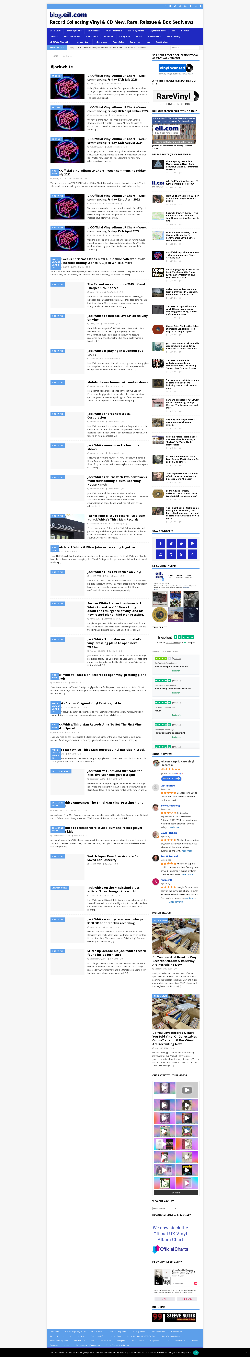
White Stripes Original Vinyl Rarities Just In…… (91, 703)
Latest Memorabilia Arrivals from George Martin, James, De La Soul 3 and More (182, 459)
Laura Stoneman (111, 83)
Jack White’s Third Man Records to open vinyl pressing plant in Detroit (98, 676)
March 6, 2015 (96, 927)
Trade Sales (118, 42)
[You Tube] (175, 6)
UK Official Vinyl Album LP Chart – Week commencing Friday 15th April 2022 (117, 229)
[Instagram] (185, 6)
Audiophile (108, 36)
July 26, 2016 (58, 732)
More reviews (176, 901)
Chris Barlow (168, 785)
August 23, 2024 (161, 1048)
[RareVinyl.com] (176, 104)
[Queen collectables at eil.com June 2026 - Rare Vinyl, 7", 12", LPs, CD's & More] (164, 1105)
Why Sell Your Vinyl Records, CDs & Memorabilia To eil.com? (183, 182)
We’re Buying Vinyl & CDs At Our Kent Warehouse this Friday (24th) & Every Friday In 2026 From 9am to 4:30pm (182, 273)
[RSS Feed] (200, 6)
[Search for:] (185, 47)
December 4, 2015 (97, 779)
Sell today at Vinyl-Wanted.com (88, 1345)
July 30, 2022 (58, 178)
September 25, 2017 (98, 523)
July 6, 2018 (94, 323)
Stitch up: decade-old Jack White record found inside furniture (116, 953)
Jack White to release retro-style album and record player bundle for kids (96, 829)
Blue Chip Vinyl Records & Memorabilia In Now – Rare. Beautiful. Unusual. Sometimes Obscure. (182, 165)
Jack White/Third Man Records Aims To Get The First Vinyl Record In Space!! (96, 726)
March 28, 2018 (96, 358)
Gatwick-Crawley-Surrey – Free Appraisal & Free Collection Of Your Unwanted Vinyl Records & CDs (182, 217)
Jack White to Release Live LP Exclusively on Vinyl (117, 317)
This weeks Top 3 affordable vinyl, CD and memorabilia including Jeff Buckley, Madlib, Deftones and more (181, 310)
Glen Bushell (112, 292)
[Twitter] (170, 6)
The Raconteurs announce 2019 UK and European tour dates (116, 286)
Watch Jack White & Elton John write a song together (96, 547)
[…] (108, 97)
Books (139, 36)
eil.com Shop (116, 1336)
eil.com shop (101, 42)
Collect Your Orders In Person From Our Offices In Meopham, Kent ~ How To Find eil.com (182, 292)
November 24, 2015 (61, 810)
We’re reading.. (174, 36)
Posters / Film (180, 1340)
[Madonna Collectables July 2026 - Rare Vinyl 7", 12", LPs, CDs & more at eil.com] (164, 1088)
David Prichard (169, 832)
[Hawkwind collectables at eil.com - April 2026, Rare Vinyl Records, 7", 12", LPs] (187, 1131)
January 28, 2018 (97, 421)
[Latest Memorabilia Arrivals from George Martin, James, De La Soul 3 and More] (158, 459)
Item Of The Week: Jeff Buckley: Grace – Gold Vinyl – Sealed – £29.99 (182, 198)
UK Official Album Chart (60, 42)
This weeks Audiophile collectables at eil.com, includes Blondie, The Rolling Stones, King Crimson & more (181, 364)
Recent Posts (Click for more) (171, 154)
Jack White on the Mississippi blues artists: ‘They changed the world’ (113, 889)
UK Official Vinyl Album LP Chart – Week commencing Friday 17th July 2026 (117, 77)
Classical (54, 36)
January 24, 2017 (60, 682)
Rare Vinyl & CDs (74, 31)
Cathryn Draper (117, 115)
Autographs (124, 36)
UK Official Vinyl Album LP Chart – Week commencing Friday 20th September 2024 (117, 109)
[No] (246, 1352)
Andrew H (166, 880)
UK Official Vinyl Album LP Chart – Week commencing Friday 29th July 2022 (98, 172)
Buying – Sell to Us (57, 1336)
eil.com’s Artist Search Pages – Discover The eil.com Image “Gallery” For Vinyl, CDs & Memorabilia (182, 440)
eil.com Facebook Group (170, 1336)
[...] (179, 986)
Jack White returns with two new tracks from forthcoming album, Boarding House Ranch (117, 480)
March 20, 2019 (96, 292)
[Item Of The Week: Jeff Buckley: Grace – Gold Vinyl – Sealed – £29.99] (158, 199)
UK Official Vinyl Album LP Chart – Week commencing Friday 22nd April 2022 (117, 197)
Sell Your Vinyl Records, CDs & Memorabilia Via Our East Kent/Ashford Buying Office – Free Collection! (181, 236)
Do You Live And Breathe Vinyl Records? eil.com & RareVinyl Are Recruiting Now (174, 961)
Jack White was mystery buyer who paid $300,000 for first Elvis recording (116, 921)
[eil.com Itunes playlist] (176, 1300)
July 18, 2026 (172, 448)
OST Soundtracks (114, 31)
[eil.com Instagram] (176, 620)
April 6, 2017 (95, 618)
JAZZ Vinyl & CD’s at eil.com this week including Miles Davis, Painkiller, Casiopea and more (182, 346)
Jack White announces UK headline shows (113, 447)
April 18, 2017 (95, 576)
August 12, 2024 (96, 146)
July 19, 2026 (172, 411)
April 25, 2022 (95, 203)
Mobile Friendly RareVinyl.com (118, 1345)
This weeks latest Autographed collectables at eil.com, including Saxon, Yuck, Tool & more (182, 384)
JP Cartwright (78, 267)
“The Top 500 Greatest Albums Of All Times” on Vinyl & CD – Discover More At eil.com (182, 476)
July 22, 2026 (172, 173)
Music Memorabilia (158, 1331)
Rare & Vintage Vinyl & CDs (75, 1331)
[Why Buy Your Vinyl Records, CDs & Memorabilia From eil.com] (158, 422)
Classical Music (105, 1340)
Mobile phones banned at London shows (117, 382)
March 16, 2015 (96, 895)
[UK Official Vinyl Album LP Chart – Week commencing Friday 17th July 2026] (158, 255)
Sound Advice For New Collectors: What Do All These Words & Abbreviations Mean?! (182, 493)
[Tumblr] (190, 6)
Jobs (148, 42)
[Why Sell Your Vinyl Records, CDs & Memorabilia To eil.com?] (158, 184)
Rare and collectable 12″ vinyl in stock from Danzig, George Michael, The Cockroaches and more (182, 403)
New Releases (94, 31)
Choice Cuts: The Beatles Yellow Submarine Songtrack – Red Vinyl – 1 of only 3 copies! (182, 329)
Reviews (185, 31)
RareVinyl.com (162, 42)
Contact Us (135, 42)
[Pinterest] (180, 6)
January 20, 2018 (97, 453)
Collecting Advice (136, 31)
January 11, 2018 (97, 488)
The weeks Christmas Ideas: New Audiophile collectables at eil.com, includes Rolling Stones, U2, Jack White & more (97, 261)
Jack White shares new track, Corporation (109, 415)
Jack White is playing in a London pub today (115, 352)
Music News (55, 31)
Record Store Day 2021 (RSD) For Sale (141, 1336)
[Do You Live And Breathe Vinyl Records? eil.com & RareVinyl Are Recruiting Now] (176, 936)
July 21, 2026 (95, 83)
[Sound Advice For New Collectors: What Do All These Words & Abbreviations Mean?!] (158, 494)
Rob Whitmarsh (170, 856)
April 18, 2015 (95, 864)
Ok (196, 1352)
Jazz (173, 31)
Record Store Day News (59, 1340)
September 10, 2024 (163, 968)
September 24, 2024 (98, 115)
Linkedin (67, 1345)
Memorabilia (92, 36)
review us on (170, 778)
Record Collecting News (116, 1331)
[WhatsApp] (195, 6)
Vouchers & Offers (98, 1336)
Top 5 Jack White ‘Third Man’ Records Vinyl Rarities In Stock (100, 750)
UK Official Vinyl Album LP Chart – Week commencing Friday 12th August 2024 (117, 141)
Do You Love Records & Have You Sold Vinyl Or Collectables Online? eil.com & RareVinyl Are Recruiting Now (174, 1038)
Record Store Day (72, 36)
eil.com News (83, 42)
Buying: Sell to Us (158, 31)
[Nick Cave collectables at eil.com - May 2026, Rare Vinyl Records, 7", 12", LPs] (164, 1118)
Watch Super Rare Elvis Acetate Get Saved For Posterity (113, 858)
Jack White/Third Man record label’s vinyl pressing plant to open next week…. (114, 643)
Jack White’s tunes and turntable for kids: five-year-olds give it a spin (114, 773)
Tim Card (71, 551)
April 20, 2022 (95, 235)
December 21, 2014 (98, 958)
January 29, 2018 (97, 386)
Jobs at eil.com (79, 1340)
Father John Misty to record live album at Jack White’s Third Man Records (116, 517)
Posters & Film (154, 36)
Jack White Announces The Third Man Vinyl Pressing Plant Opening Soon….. (96, 804)
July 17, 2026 (172, 482)
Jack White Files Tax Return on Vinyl (114, 572)
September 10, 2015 (61, 835)
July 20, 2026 (172, 391)
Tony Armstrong (170, 805)
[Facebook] (165, 6)
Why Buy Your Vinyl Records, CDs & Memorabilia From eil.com (180, 422)
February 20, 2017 (97, 651)
